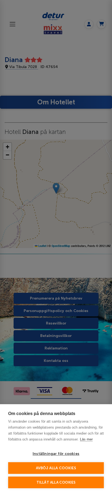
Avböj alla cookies (56, 468)
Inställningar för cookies (56, 453)
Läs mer (86, 439)
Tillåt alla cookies (56, 482)
